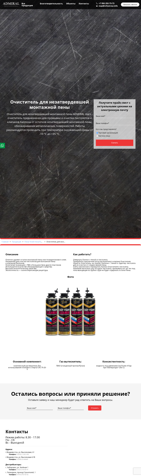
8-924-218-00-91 (22, 470)
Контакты (84, 3)
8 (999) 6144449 (22, 459)
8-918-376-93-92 (22, 474)
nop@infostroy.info (108, 6)
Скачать (114, 143)
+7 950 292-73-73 (106, 3)
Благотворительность (51, 3)
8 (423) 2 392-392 (23, 454)
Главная (5, 241)
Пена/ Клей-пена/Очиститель (37, 241)
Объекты (70, 3)
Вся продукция (27, 4)
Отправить (95, 408)
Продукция (16, 241)
